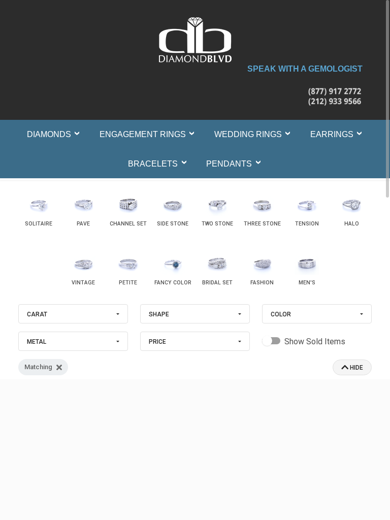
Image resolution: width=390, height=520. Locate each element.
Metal (36, 341)
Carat (37, 314)
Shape (159, 314)
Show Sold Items (314, 341)
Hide (355, 367)
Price (157, 341)
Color (281, 314)
